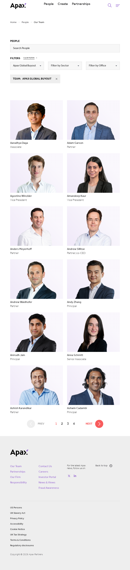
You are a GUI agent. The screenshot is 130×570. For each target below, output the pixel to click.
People (49, 4)
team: (32, 79)
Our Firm (15, 477)
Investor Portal (47, 477)
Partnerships (81, 4)
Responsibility (18, 482)
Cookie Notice (17, 529)
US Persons (16, 507)
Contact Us (45, 466)
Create (63, 4)
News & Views (47, 482)
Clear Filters (29, 58)
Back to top (101, 465)
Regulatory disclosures (22, 545)
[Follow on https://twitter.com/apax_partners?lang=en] (69, 476)
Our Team (16, 466)
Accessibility (16, 524)
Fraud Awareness (49, 488)
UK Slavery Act (17, 513)
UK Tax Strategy (18, 535)
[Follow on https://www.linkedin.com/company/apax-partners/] (75, 476)
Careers (43, 471)
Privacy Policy (17, 518)
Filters (15, 58)
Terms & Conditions (20, 540)
